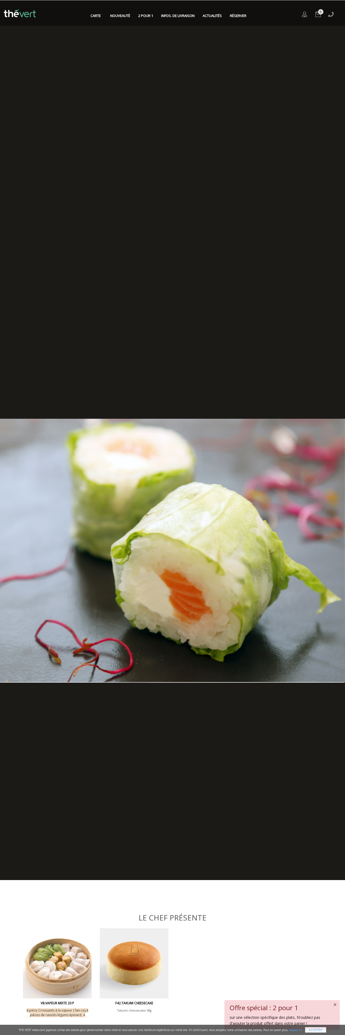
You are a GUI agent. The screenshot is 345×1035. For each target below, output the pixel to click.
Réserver (238, 15)
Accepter (315, 1030)
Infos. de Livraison (178, 15)
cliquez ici (295, 1030)
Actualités (212, 15)
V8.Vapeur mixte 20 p (57, 1003)
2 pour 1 (145, 15)
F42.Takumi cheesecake (134, 1003)
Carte (96, 15)
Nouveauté (120, 15)
